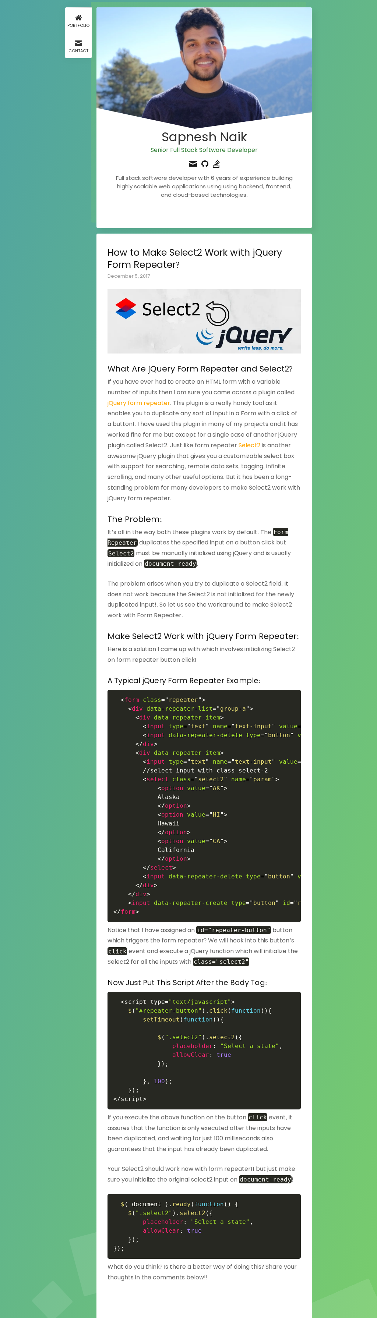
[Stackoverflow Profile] (216, 165)
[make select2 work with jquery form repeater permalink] (104, 636)
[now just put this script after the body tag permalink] (104, 983)
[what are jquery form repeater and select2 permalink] (104, 369)
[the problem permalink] (104, 519)
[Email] (193, 165)
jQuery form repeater (139, 403)
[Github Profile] (204, 165)
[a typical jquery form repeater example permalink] (104, 681)
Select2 (249, 445)
